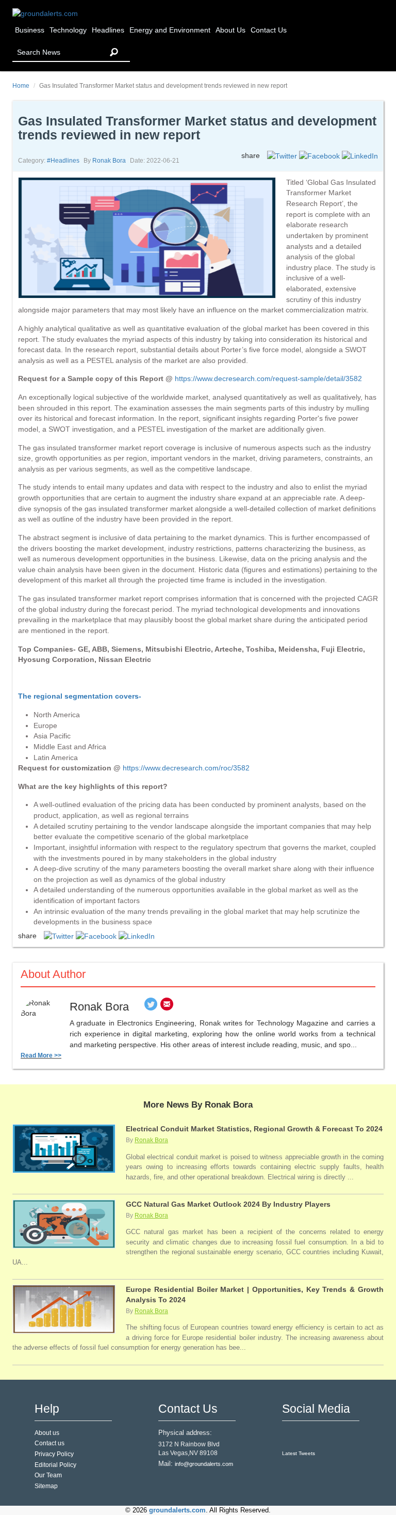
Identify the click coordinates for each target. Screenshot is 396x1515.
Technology (68, 30)
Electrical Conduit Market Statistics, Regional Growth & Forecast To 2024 (254, 1129)
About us (47, 1433)
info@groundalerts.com (204, 1464)
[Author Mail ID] (166, 1006)
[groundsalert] (291, 1436)
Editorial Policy (55, 1465)
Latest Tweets (298, 1453)
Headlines (108, 30)
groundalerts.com (177, 1510)
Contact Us (269, 30)
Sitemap (46, 1486)
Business (29, 30)
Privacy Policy (54, 1454)
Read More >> (41, 1055)
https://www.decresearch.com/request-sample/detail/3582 (268, 378)
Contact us (49, 1443)
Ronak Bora (109, 160)
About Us (230, 30)
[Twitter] (150, 1006)
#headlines (63, 160)
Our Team (48, 1475)
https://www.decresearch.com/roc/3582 (186, 768)
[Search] (114, 52)
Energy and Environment (169, 30)
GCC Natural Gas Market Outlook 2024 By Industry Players (228, 1204)
